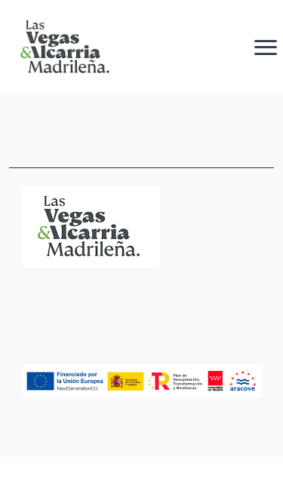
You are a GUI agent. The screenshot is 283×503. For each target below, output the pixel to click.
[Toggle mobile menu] (265, 47)
